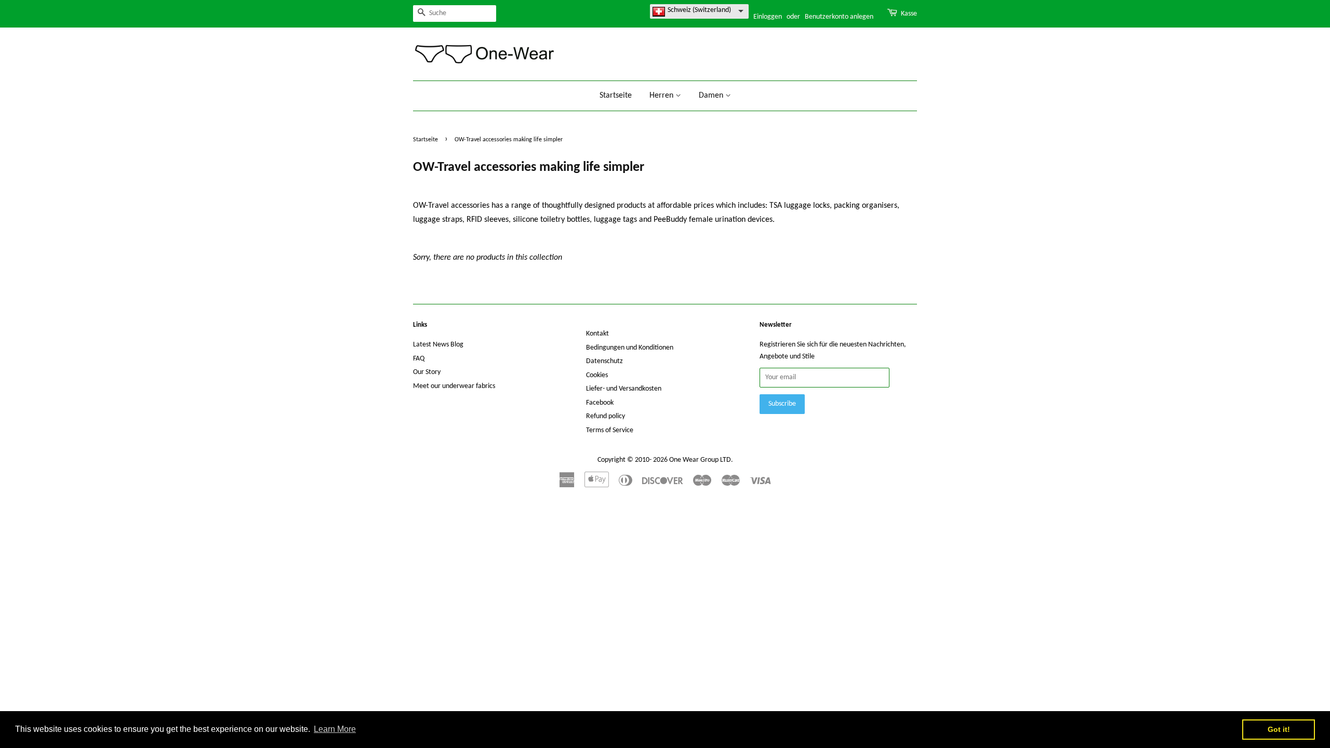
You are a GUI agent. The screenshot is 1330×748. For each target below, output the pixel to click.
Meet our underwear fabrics (454, 386)
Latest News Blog (438, 344)
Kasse (909, 14)
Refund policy (605, 416)
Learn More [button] (335, 729)
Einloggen (767, 17)
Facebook (600, 402)
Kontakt (597, 333)
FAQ (418, 358)
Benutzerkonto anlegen (839, 17)
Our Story (427, 372)
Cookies (597, 375)
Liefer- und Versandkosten (623, 388)
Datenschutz (604, 361)
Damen (712, 95)
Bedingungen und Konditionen (629, 347)
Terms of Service (609, 430)
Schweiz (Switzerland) (699, 10)
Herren (662, 95)
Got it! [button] (1279, 729)
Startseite (616, 95)
